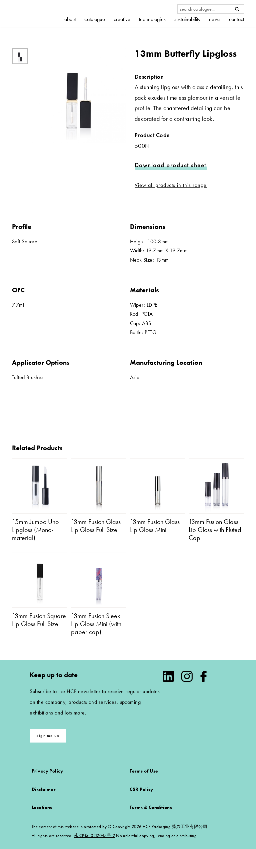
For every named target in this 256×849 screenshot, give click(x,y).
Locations (42, 807)
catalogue (94, 19)
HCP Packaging (37, 13)
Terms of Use (144, 771)
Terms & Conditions (151, 807)
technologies (152, 19)
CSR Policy (141, 789)
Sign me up (47, 735)
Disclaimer (43, 789)
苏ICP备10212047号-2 (94, 835)
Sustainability (187, 19)
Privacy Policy (47, 771)
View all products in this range (171, 185)
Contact (236, 19)
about (70, 19)
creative (122, 19)
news (214, 19)
